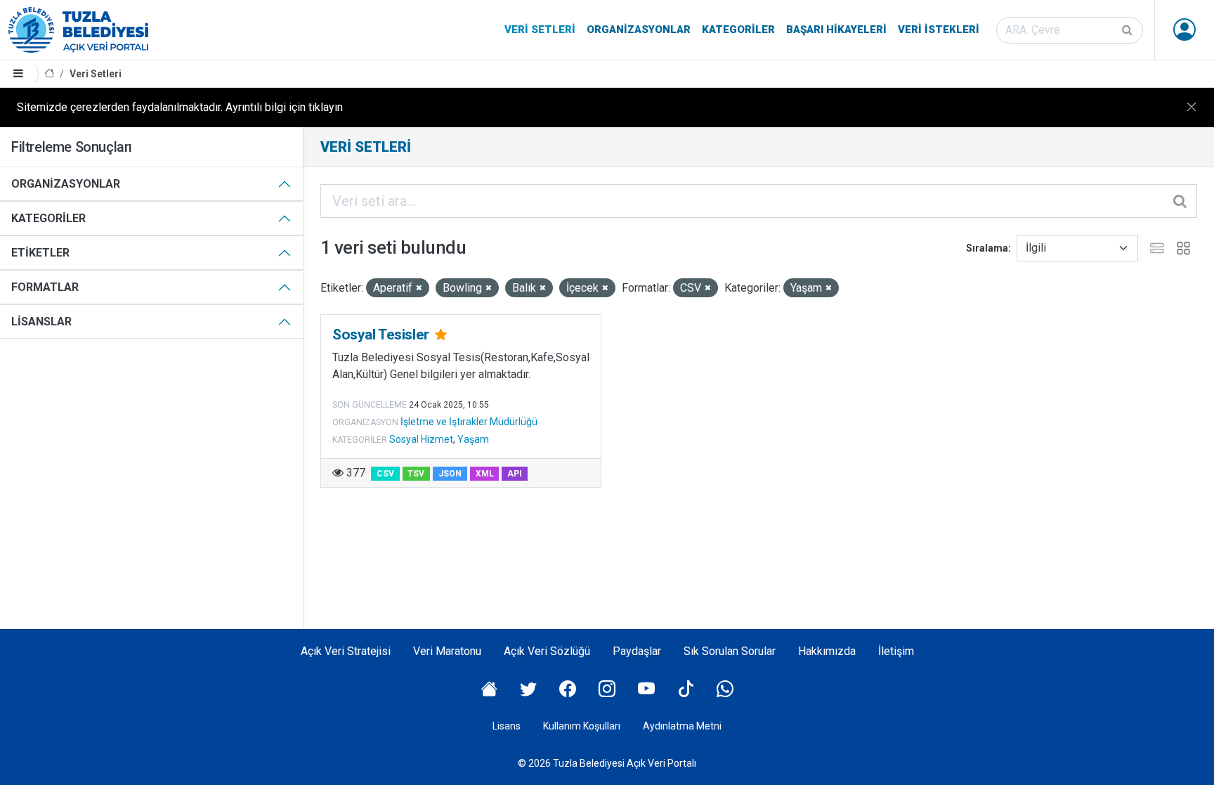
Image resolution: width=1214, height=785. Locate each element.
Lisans (506, 726)
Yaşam (473, 439)
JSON (450, 474)
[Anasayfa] (49, 74)
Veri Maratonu (447, 651)
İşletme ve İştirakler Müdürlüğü (468, 421)
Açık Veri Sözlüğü (547, 651)
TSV (415, 474)
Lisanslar (41, 321)
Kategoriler (738, 29)
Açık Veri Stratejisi (346, 651)
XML (485, 474)
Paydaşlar (637, 651)
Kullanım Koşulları (581, 726)
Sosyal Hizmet (421, 439)
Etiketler (40, 252)
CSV (385, 474)
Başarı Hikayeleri (836, 29)
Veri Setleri (539, 29)
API (514, 474)
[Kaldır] (419, 288)
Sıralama (987, 248)
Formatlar (45, 287)
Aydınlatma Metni (682, 726)
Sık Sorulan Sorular (730, 651)
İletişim (896, 651)
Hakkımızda (827, 651)
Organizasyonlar (639, 29)
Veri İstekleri (938, 29)
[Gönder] (1128, 30)
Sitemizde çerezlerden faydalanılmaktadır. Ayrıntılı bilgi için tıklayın (180, 107)
